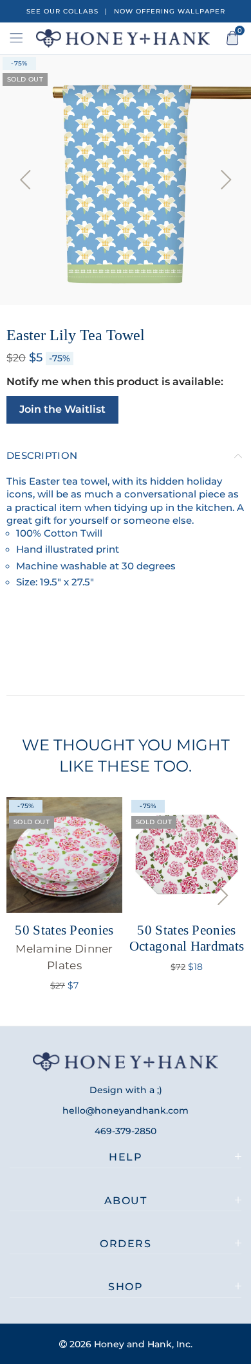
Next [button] (226, 180)
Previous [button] (25, 180)
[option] (125, 180)
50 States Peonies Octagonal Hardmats (186, 938)
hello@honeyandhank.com (125, 1110)
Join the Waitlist (62, 409)
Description (41, 456)
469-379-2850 (125, 1131)
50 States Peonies (64, 946)
